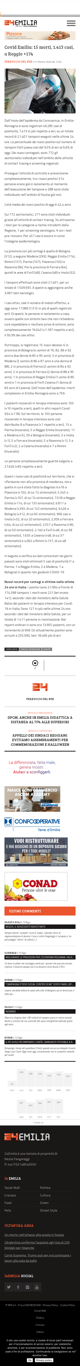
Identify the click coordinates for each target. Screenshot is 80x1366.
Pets (7, 1210)
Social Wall (12, 1187)
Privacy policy (44, 1360)
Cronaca (10, 1195)
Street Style (48, 1210)
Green (44, 1202)
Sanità (47, 649)
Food (7, 1202)
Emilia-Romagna (30, 649)
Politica (45, 1187)
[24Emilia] (31, 23)
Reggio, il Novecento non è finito (25, 927)
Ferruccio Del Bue (18, 61)
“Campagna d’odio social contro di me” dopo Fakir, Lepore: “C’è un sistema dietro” (41, 984)
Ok (29, 1360)
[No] (75, 1351)
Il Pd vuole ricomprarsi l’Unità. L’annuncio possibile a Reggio (41, 1042)
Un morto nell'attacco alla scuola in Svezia (34, 1234)
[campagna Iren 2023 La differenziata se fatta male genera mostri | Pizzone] (40, 39)
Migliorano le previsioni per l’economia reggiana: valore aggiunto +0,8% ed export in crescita (41, 957)
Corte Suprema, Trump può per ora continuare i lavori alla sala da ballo (37, 1258)
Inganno (11, 1011)
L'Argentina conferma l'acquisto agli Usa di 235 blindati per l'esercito (37, 1245)
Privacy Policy (50, 1305)
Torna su (38, 1122)
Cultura (45, 1195)
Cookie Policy (67, 1305)
